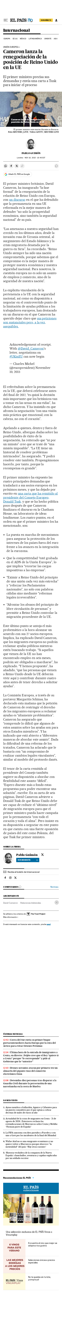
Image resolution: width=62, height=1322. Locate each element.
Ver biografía (24, 860)
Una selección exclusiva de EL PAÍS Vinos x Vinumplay (29, 1233)
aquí (49, 924)
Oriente (47, 39)
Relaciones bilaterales (30, 903)
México (23, 39)
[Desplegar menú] (5, 20)
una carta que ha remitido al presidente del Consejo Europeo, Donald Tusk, (30, 497)
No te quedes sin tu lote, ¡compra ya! (39, 1278)
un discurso (17, 200)
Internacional (16, 30)
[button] (31, 109)
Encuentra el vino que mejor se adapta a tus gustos (42, 1244)
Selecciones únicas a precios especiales (41, 1261)
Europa (7, 39)
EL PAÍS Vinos (31, 1188)
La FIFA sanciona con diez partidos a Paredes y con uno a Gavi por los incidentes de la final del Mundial (31, 1134)
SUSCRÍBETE (46, 20)
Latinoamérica (35, 39)
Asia (55, 39)
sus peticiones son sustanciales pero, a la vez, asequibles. (29, 322)
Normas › (54, 887)
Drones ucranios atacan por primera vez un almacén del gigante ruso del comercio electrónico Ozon (30, 1070)
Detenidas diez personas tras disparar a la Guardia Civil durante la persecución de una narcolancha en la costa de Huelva (29, 1083)
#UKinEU (16, 356)
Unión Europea (10, 47)
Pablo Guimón (31, 153)
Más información (10, 917)
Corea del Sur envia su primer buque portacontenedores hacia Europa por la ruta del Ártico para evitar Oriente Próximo (29, 1042)
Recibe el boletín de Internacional (23, 872)
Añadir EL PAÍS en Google (19, 174)
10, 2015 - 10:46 (35, 158)
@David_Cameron (31, 348)
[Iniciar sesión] (56, 20)
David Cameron (10, 903)
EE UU (15, 39)
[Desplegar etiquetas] (57, 902)
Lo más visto (10, 1100)
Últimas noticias (13, 1034)
